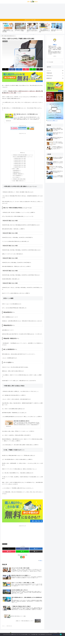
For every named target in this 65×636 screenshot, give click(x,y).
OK (60, 634)
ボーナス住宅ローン (16, 177)
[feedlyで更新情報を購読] (21, 557)
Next (63, 27)
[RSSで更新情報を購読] (24, 557)
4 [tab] (34, 34)
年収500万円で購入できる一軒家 (20, 161)
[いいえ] (63, 634)
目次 (21, 152)
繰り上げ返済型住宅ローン (18, 175)
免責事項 (58, 632)
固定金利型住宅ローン (17, 170)
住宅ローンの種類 (16, 168)
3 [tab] (33, 34)
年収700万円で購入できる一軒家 (20, 165)
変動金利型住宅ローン (17, 172)
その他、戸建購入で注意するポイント (19, 180)
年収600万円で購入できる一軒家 (20, 163)
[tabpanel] (8, 27)
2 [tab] (31, 34)
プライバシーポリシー (52, 632)
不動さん (55, 44)
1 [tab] (30, 34)
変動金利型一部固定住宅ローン (18, 173)
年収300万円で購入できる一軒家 (20, 158)
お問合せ (62, 632)
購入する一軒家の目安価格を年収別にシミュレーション (22, 156)
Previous (1, 27)
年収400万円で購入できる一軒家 (20, 160)
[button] (39, 69)
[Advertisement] (32, 11)
